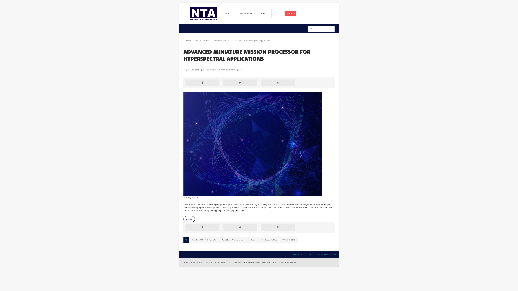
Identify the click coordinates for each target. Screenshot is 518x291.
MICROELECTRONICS (268, 240)
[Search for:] (321, 28)
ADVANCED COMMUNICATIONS (204, 240)
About (228, 13)
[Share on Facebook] (202, 82)
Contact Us (298, 254)
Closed (189, 219)
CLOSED (251, 240)
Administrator (209, 70)
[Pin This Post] (278, 82)
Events (264, 13)
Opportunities (246, 13)
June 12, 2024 (193, 70)
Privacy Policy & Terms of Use (322, 254)
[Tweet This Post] (240, 82)
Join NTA (290, 13)
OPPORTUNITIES (228, 70)
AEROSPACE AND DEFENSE (232, 240)
